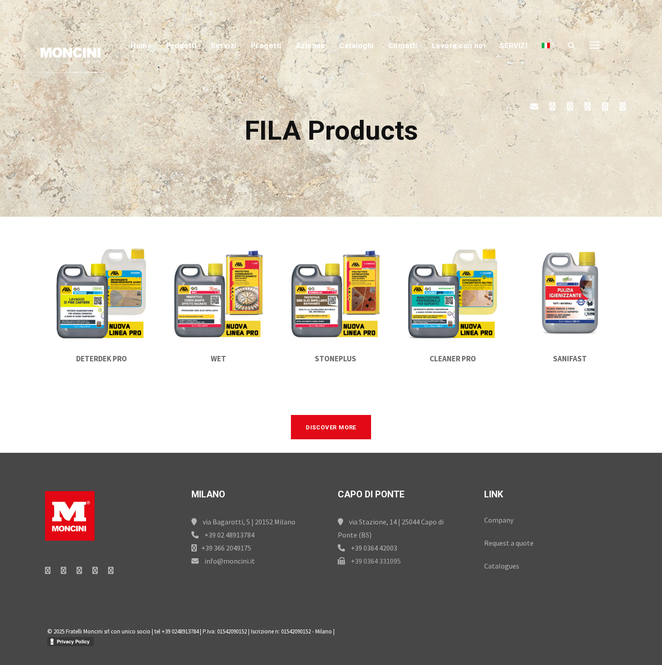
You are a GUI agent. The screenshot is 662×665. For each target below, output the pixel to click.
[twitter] (588, 106)
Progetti (266, 45)
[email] (534, 106)
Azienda (310, 45)
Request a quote (509, 542)
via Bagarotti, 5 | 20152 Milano (248, 521)
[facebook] (552, 106)
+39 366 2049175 (226, 547)
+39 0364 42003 (373, 547)
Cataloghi (356, 45)
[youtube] (605, 106)
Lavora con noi (458, 45)
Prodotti (181, 45)
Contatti (402, 45)
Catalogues (501, 565)
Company (498, 519)
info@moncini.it (229, 560)
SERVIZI (514, 45)
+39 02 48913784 (228, 534)
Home (141, 45)
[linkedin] (570, 106)
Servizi (223, 45)
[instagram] (623, 106)
